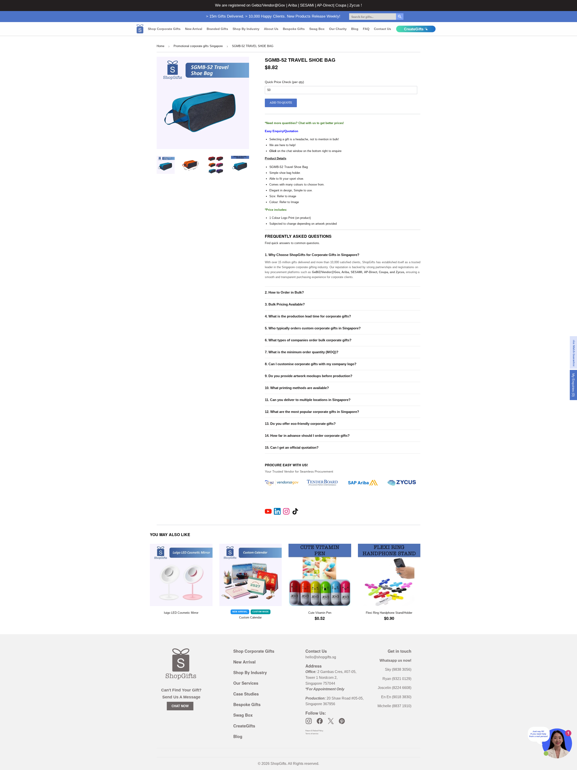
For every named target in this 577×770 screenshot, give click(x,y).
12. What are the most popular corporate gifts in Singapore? (312, 412)
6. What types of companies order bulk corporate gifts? (308, 340)
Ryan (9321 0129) (396, 679)
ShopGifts (278, 763)
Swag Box (317, 29)
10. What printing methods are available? (297, 388)
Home (160, 46)
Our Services (245, 683)
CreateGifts (244, 726)
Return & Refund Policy (314, 731)
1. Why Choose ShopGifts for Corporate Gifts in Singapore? (312, 255)
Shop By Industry (250, 672)
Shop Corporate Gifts (164, 29)
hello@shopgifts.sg (320, 657)
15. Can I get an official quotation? (291, 447)
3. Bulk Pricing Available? (285, 304)
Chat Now (180, 706)
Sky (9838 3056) (398, 669)
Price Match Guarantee (573, 352)
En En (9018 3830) (396, 697)
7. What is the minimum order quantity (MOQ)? (301, 352)
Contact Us (382, 29)
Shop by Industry (246, 29)
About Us (271, 29)
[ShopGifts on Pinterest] (342, 721)
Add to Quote (281, 103)
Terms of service (311, 734)
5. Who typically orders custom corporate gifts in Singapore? (313, 328)
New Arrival (193, 29)
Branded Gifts (217, 29)
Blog (354, 29)
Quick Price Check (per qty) (284, 82)
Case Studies (246, 694)
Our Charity (338, 29)
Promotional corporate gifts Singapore (198, 46)
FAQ (366, 29)
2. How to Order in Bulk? (284, 292)
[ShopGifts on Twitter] (331, 721)
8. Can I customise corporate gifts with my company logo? (310, 364)
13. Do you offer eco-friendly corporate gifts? (300, 424)
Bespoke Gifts (294, 29)
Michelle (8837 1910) (394, 706)
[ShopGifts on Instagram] (309, 721)
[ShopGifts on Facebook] (320, 721)
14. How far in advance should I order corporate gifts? (307, 435)
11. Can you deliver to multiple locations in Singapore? (307, 400)
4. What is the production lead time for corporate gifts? (308, 316)
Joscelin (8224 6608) (394, 688)
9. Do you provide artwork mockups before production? (308, 376)
